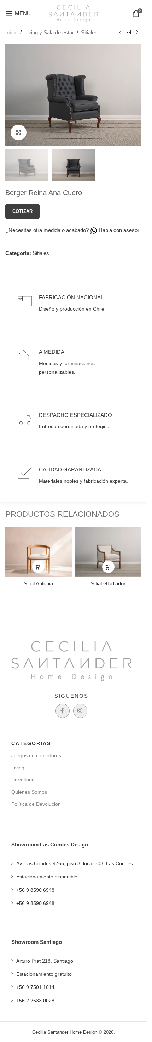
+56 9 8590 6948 (35, 890)
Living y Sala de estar (49, 32)
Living (17, 767)
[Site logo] (73, 13)
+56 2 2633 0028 (35, 1000)
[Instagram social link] (80, 711)
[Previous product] (120, 32)
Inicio (11, 32)
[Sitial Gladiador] (108, 552)
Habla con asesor (118, 230)
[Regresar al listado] (128, 32)
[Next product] (137, 32)
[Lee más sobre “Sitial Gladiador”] (108, 567)
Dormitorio (23, 779)
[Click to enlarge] (19, 133)
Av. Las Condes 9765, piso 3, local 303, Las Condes (74, 863)
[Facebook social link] (62, 711)
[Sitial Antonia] (38, 552)
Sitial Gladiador (108, 584)
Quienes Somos (29, 792)
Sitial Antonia (38, 584)
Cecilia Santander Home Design (64, 1032)
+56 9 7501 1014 (35, 987)
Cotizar (22, 211)
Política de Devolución (36, 804)
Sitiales (89, 32)
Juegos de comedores (36, 755)
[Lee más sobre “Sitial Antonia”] (38, 567)
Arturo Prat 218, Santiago (44, 961)
